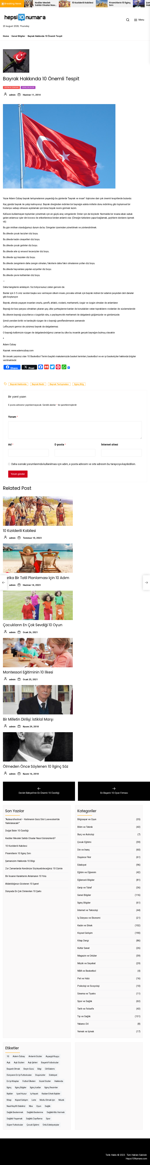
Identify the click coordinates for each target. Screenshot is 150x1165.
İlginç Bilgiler (84, 902)
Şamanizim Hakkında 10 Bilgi (133, 3)
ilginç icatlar (35, 1087)
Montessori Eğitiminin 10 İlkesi (28, 672)
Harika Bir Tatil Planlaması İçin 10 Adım (36, 577)
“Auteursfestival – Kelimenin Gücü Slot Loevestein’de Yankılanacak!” (32, 821)
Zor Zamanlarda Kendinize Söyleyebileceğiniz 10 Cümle (34, 868)
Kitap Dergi (83, 940)
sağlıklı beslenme (35, 1112)
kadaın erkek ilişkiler (51, 1093)
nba (31, 1106)
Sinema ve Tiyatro (86, 993)
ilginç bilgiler (20, 1087)
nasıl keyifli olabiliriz (16, 1106)
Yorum (13, 416)
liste (34, 1100)
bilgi (39, 1069)
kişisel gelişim (21, 1100)
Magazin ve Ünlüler (87, 955)
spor (48, 1118)
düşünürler (40, 1075)
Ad (10, 444)
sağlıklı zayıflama (34, 1118)
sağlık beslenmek (15, 1112)
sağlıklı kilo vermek (56, 1112)
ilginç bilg (79, 384)
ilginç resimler (51, 1087)
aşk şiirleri (33, 1062)
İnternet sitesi (109, 444)
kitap (9, 1100)
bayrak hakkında (18, 384)
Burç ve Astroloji (85, 834)
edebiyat (53, 1075)
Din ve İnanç (83, 849)
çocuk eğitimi (33, 1125)
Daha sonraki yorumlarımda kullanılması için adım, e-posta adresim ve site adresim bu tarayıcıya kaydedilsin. (73, 464)
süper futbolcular (15, 1125)
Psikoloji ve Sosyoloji (88, 986)
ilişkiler (10, 1093)
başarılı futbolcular (50, 1062)
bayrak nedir (38, 384)
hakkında (58, 1081)
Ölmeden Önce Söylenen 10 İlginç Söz (35, 766)
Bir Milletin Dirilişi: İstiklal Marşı (28, 719)
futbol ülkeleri (29, 1081)
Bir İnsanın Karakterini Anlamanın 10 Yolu (25, 876)
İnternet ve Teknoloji (87, 910)
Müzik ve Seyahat (86, 963)
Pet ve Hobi (83, 978)
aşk (8, 1062)
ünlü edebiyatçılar (51, 1125)
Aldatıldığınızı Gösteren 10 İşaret (22, 883)
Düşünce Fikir (84, 857)
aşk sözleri (19, 1062)
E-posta (60, 444)
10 (8, 1056)
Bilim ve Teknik (85, 827)
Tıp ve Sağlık (84, 1016)
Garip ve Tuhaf (84, 887)
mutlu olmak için (47, 1100)
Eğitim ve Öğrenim (11, 87)
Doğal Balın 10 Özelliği (17, 830)
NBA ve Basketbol (86, 970)
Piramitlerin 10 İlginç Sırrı (97, 3)
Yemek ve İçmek (85, 1031)
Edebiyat (81, 864)
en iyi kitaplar (13, 1081)
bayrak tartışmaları (59, 384)
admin (12, 95)
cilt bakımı (50, 1069)
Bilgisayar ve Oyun (86, 819)
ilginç (9, 1087)
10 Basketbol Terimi (37, 356)
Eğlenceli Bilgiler (85, 880)
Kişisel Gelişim (85, 933)
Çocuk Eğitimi (84, 842)
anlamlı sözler (35, 1056)
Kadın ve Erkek (84, 925)
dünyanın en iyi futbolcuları (19, 1075)
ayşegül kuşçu (52, 1056)
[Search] (127, 20)
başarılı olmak (13, 1069)
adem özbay (19, 1056)
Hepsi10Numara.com (136, 1158)
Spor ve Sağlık (84, 1001)
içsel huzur (22, 1093)
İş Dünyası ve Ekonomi (88, 917)
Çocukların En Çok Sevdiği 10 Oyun (32, 625)
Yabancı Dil (82, 1023)
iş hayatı (34, 1093)
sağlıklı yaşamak (14, 1118)
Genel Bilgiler (28, 87)
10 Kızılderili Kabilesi (60, 2)
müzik (61, 1100)
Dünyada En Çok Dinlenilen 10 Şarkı (23, 891)
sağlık (47, 1106)
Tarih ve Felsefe (85, 1008)
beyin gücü (29, 1069)
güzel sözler (45, 1081)
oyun (38, 1106)
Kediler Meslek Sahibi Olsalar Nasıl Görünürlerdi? (30, 838)
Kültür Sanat (83, 948)
